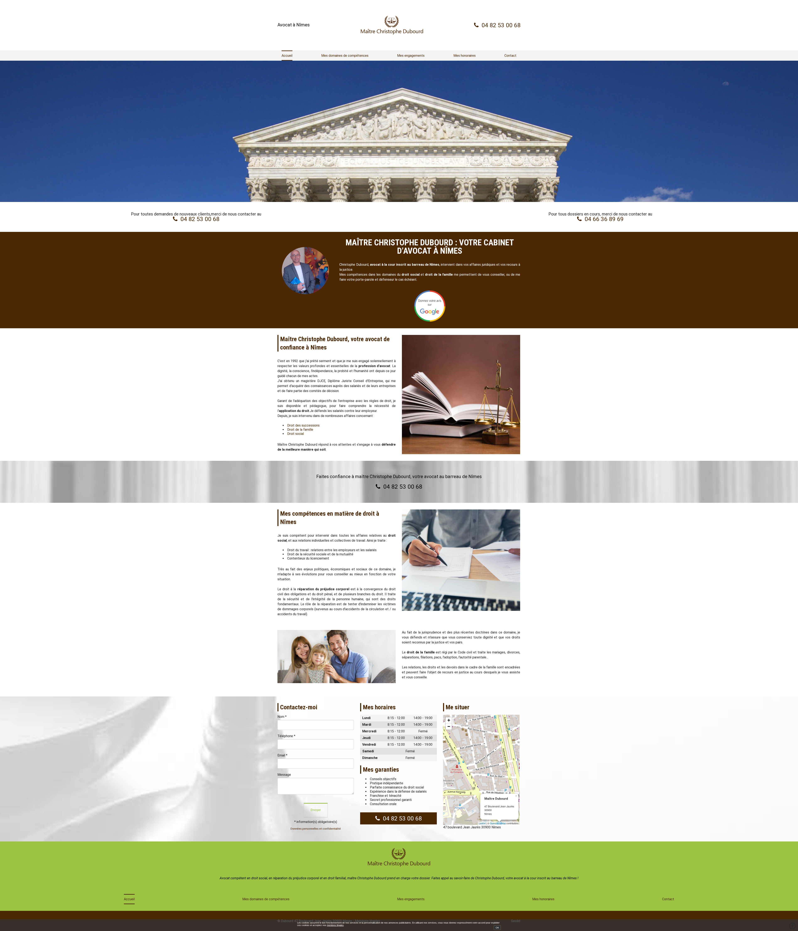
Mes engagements (411, 56)
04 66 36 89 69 (604, 219)
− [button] (448, 726)
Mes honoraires (464, 56)
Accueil (287, 56)
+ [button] (448, 720)
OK (497, 927)
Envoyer (315, 810)
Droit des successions (303, 425)
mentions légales (335, 925)
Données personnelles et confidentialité (316, 828)
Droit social (295, 434)
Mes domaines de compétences (344, 56)
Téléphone (286, 736)
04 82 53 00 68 (501, 25)
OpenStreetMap (498, 823)
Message (284, 775)
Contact (510, 56)
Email (282, 755)
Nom (282, 717)
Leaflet (482, 823)
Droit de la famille (300, 430)
